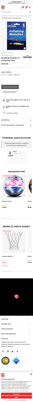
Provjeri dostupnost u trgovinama (12, 125)
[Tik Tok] (17, 351)
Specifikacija (5, 120)
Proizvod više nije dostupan (10, 87)
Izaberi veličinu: (6, 72)
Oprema (17, 16)
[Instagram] (7, 351)
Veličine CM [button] (17, 75)
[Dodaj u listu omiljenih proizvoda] (23, 195)
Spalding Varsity (7, 201)
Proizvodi (11, 16)
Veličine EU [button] (4, 75)
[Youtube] (12, 351)
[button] (16, 12)
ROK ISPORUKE (16, 1)
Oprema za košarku (26, 16)
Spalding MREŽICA (7, 256)
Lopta (3, 199)
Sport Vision (4, 16)
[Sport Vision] (3, 7)
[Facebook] (3, 351)
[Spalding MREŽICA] (14, 241)
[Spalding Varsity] (14, 186)
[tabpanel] (14, 194)
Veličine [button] (10, 75)
